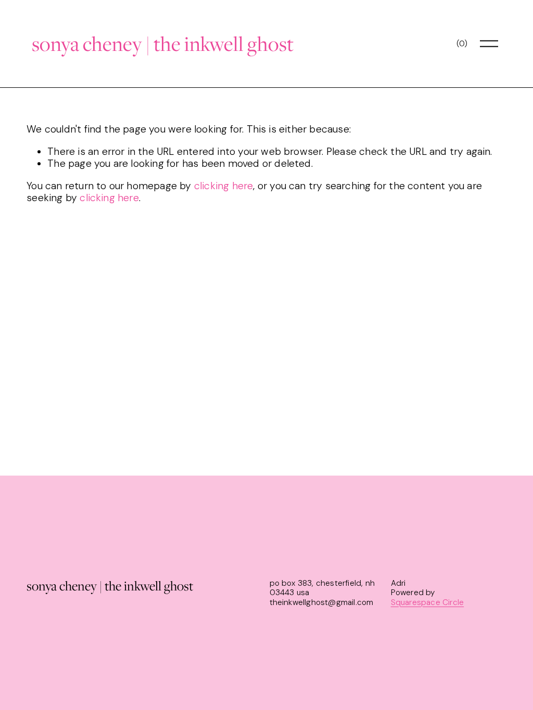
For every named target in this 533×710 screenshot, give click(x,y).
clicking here (223, 185)
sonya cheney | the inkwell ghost (163, 43)
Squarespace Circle (427, 602)
